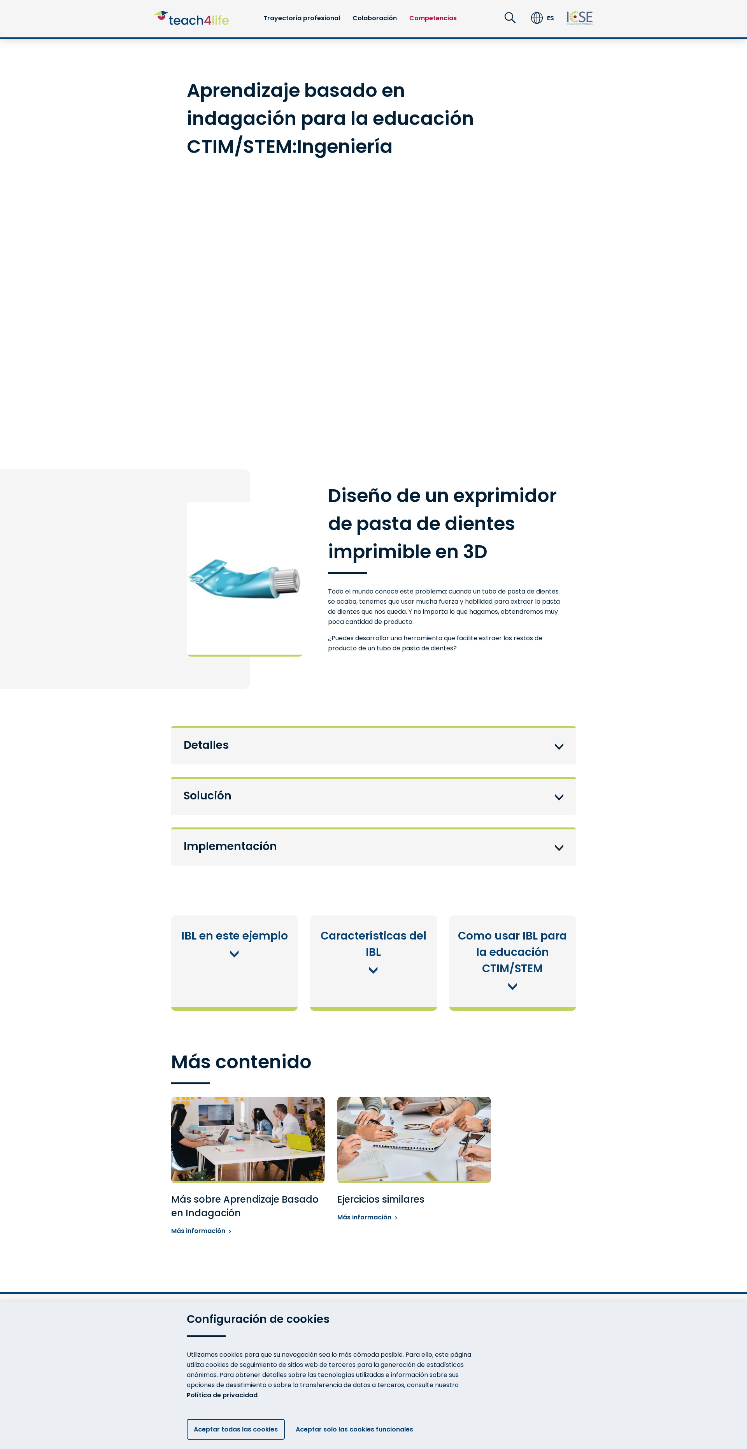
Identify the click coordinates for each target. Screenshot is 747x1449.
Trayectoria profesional (301, 18)
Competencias (433, 18)
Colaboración (374, 18)
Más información (198, 1230)
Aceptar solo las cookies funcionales (354, 1429)
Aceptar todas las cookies (236, 1429)
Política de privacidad (222, 1395)
